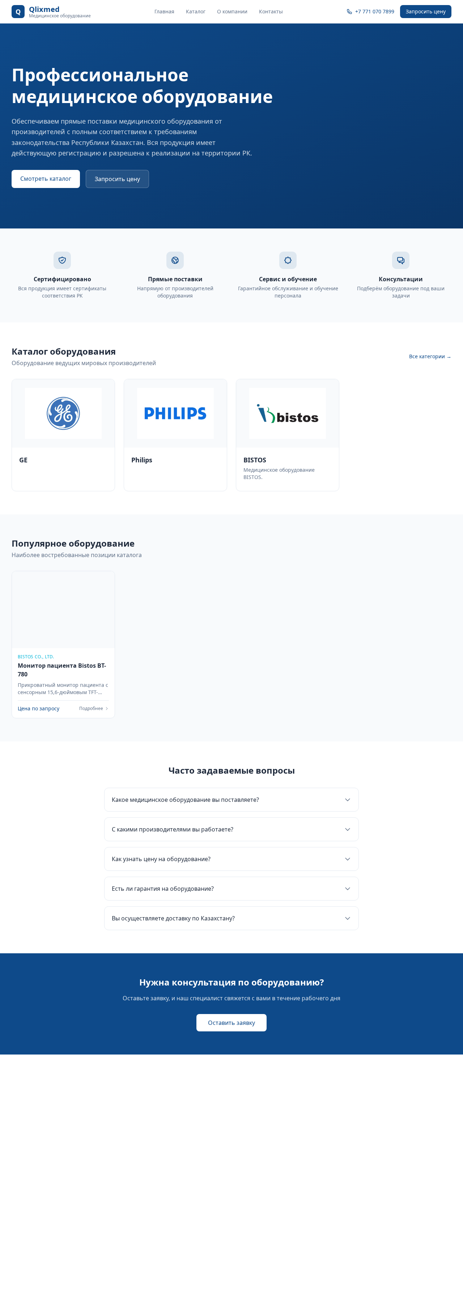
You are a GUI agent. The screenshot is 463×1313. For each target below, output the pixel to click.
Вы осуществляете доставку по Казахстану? (173, 918)
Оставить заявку (231, 1023)
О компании (232, 11)
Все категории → (430, 356)
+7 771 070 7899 (374, 11)
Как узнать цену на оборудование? (161, 859)
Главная (164, 11)
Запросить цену (426, 11)
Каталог (195, 11)
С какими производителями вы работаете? (172, 829)
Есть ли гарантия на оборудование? (163, 889)
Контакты (271, 11)
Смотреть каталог (45, 179)
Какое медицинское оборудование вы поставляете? (185, 800)
